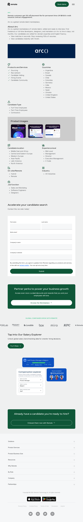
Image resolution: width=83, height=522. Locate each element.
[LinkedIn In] (38, 514)
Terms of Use (44, 506)
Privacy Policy (22, 506)
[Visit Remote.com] (12, 4)
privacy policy (24, 265)
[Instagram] (52, 514)
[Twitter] (45, 514)
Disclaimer (55, 506)
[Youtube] (31, 514)
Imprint (63, 506)
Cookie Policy (33, 506)
